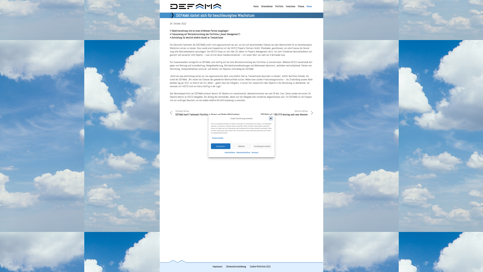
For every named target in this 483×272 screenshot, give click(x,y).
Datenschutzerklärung (243, 152)
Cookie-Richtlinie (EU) (260, 266)
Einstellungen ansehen (262, 146)
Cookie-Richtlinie (230, 152)
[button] (271, 118)
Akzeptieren (220, 146)
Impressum (254, 152)
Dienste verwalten (217, 138)
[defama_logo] (196, 6)
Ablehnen (241, 146)
